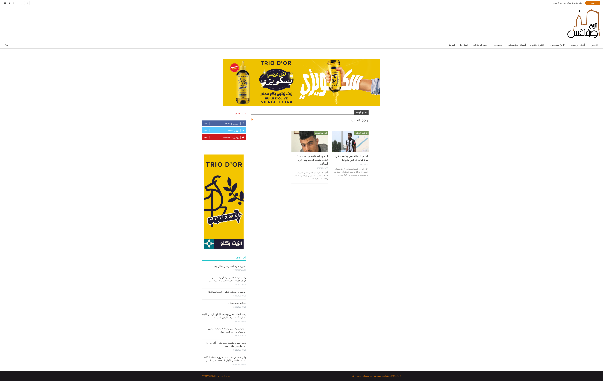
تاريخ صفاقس (557, 45)
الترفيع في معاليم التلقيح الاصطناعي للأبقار (226, 292)
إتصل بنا (464, 45)
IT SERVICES (207, 376)
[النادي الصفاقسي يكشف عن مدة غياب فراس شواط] (350, 141)
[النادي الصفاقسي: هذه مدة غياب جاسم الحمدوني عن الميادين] (309, 141)
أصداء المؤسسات (517, 45)
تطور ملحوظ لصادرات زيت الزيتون (230, 266)
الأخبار (595, 45)
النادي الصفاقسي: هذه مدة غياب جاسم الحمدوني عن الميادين (312, 160)
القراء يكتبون (537, 45)
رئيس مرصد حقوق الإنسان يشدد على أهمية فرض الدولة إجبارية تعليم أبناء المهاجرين (547, 3)
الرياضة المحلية (361, 133)
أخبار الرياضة (578, 45)
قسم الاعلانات (480, 45)
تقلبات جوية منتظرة (237, 303)
